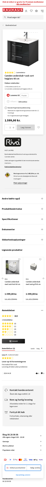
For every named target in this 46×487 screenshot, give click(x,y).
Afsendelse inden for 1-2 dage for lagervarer (23, 405)
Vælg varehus (22, 101)
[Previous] (3, 278)
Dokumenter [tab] (8, 229)
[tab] (8, 349)
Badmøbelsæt (11, 25)
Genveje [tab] (6, 441)
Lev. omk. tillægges (11, 299)
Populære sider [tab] (9, 450)
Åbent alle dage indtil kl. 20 (20, 394)
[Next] (43, 278)
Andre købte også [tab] (11, 198)
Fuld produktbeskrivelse (13, 167)
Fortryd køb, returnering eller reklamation (21, 417)
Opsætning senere (23, 475)
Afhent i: (14, 101)
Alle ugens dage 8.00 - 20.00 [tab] (13, 435)
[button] (13, 341)
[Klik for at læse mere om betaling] (23, 460)
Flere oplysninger (20, 183)
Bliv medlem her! (24, 4)
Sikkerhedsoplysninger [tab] (13, 239)
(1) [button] (15, 326)
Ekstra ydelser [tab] (8, 446)
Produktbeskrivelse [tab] (12, 208)
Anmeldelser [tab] (8, 310)
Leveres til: (15, 95)
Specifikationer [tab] (10, 219)
